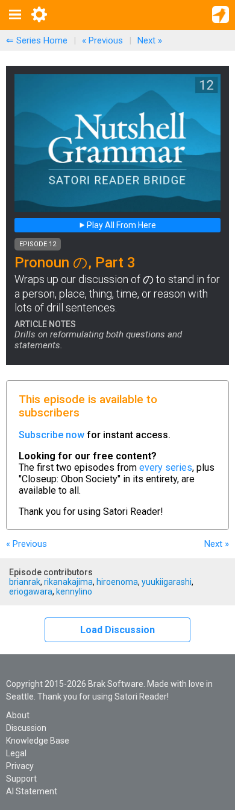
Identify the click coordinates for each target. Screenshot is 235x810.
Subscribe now (51, 435)
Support (21, 778)
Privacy (20, 766)
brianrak (24, 582)
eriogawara (30, 591)
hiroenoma (117, 582)
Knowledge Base (37, 740)
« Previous (102, 40)
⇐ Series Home (36, 40)
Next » (149, 40)
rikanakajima (68, 582)
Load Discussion (117, 630)
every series (165, 467)
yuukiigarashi (167, 582)
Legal (16, 753)
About (18, 715)
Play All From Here (120, 225)
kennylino (74, 591)
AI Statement (31, 791)
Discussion (26, 728)
